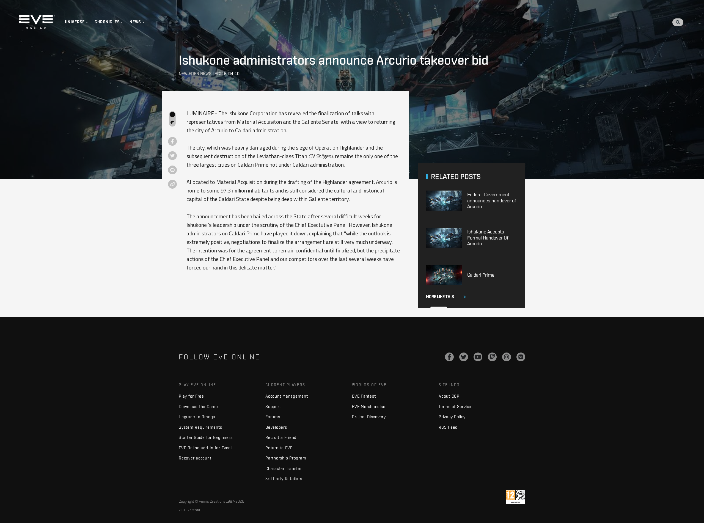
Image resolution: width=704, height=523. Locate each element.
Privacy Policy (452, 416)
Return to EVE (279, 447)
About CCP (449, 396)
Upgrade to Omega (197, 416)
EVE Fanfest (364, 396)
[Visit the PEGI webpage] (515, 497)
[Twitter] (463, 357)
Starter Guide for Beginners (205, 437)
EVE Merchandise (368, 406)
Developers (276, 427)
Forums (272, 416)
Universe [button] (75, 22)
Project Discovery (369, 416)
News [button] (135, 22)
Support (273, 406)
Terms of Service (455, 406)
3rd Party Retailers (283, 478)
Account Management (286, 396)
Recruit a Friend (280, 437)
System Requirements (200, 427)
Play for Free (191, 396)
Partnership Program (285, 458)
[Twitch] (492, 357)
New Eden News (195, 73)
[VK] (520, 357)
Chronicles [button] (107, 22)
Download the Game (198, 406)
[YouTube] (478, 357)
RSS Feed (448, 427)
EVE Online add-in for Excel (205, 447)
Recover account (195, 458)
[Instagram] (506, 357)
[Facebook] (449, 357)
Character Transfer (283, 468)
